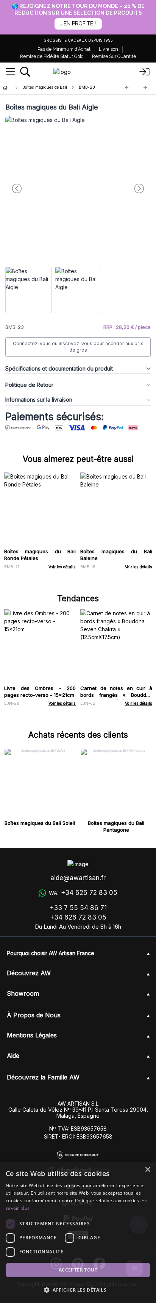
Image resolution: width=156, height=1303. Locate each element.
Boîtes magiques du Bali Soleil (40, 823)
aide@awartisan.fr (78, 878)
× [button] (147, 1170)
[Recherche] (25, 72)
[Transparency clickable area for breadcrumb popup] (45, 88)
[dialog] (78, 1232)
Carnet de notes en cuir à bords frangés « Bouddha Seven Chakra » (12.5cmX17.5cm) (116, 698)
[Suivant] (145, 88)
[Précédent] (127, 88)
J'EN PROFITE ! (78, 23)
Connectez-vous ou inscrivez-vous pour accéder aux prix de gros (78, 347)
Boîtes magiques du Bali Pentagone (116, 826)
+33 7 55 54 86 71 (78, 908)
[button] (78, 1289)
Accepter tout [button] (78, 1270)
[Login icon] (144, 72)
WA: (83, 892)
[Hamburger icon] (10, 72)
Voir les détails (62, 567)
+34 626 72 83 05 (78, 917)
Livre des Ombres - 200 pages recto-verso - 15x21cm (40, 691)
